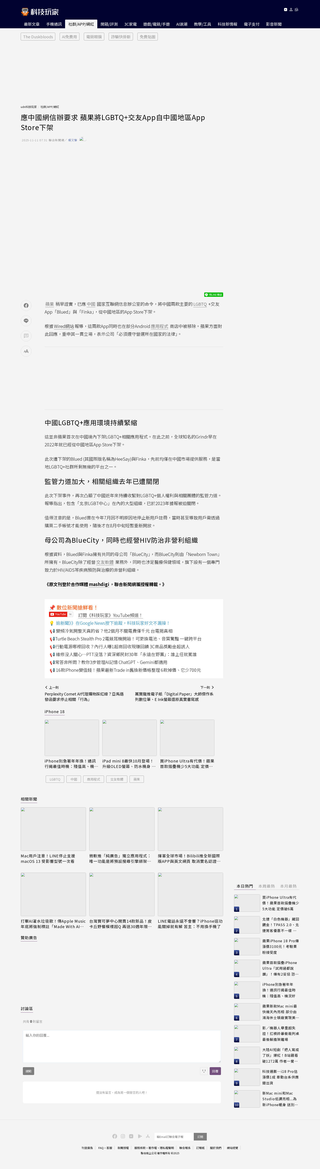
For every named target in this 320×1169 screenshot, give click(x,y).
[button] (291, 10)
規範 (28, 1071)
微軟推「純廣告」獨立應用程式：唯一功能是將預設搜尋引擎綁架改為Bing (120, 858)
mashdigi (99, 584)
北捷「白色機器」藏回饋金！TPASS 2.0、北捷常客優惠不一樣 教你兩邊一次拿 (280, 925)
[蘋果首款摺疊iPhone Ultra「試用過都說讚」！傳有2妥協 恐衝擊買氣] (247, 968)
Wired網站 (64, 326)
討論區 (27, 1008)
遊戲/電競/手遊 (156, 24)
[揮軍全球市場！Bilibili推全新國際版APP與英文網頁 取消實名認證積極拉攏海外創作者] (190, 829)
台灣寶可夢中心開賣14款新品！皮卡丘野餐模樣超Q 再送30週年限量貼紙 (120, 923)
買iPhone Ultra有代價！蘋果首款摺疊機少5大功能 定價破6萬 (187, 763)
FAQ (101, 1148)
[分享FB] (26, 305)
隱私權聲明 (167, 1148)
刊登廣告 (87, 1148)
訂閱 (200, 1137)
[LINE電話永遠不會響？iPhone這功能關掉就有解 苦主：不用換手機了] (190, 894)
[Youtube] (285, 10)
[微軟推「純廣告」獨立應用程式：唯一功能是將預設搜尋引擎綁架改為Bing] (122, 829)
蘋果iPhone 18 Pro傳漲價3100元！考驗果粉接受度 (280, 946)
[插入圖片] (204, 1071)
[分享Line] (26, 320)
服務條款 (140, 1148)
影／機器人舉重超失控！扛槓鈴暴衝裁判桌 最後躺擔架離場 (280, 1033)
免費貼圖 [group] (147, 36)
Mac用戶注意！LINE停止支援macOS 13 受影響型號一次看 (48, 858)
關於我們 (215, 1148)
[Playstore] (139, 1136)
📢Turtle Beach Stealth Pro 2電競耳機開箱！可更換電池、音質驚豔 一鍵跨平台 (126, 638)
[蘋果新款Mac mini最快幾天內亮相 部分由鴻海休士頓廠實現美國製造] (247, 1012)
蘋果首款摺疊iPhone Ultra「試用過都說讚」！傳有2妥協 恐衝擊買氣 (280, 968)
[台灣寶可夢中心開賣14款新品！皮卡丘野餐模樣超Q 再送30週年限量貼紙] (122, 894)
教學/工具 (202, 24)
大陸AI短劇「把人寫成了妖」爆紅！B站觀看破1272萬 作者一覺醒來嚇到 (280, 1055)
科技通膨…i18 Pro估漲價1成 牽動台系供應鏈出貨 (280, 1077)
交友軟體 (116, 779)
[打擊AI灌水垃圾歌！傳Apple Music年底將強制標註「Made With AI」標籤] (53, 894)
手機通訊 (54, 24)
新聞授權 (123, 1148)
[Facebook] (114, 1136)
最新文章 (32, 24)
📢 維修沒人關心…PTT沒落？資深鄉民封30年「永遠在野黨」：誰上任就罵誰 (123, 654)
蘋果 (136, 779)
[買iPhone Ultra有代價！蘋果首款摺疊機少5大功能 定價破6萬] (187, 738)
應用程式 (93, 779)
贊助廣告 (29, 937)
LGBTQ (55, 779)
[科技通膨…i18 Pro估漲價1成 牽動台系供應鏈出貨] (247, 1077)
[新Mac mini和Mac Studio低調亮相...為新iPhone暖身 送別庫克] (247, 1099)
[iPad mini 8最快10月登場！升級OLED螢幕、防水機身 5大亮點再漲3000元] (129, 738)
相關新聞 (29, 799)
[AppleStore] (147, 1136)
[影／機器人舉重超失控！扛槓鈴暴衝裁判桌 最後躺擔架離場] (247, 1033)
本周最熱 (266, 886)
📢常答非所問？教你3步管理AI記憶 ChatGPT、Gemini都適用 (108, 662)
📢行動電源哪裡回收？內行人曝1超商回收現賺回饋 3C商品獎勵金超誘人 (120, 646)
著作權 (152, 1148)
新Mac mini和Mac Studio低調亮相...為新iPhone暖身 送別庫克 (280, 1099)
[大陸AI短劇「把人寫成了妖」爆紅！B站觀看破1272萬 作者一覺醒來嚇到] (247, 1055)
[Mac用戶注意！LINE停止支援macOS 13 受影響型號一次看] (53, 829)
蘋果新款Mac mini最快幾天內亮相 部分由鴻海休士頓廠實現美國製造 (280, 1012)
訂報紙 (200, 1148)
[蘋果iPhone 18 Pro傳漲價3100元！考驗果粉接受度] (247, 946)
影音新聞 (274, 24)
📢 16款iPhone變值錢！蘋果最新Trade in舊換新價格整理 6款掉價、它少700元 (125, 670)
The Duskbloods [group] (38, 36)
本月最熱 (288, 886)
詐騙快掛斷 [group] (121, 36)
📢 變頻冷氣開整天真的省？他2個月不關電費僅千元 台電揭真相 (111, 631)
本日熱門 (245, 886)
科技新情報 (227, 24)
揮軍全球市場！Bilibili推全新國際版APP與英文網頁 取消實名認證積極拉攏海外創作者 (189, 858)
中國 (74, 779)
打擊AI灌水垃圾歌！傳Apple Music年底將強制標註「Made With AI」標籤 (53, 923)
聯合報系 (185, 1148)
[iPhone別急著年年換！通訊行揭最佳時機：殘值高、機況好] (72, 738)
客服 (109, 1148)
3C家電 (130, 24)
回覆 (215, 1071)
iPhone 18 (55, 711)
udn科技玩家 (29, 107)
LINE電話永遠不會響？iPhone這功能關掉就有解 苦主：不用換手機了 (190, 923)
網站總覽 (232, 1148)
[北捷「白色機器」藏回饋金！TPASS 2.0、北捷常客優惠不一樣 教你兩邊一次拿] (247, 925)
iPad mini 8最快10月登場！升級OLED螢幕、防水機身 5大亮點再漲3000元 (128, 763)
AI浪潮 (181, 24)
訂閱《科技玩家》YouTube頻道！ (110, 615)
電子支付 (251, 24)
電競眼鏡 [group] (94, 36)
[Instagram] (122, 1136)
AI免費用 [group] (69, 36)
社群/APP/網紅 (81, 24)
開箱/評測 (109, 24)
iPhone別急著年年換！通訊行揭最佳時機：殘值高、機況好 (71, 763)
